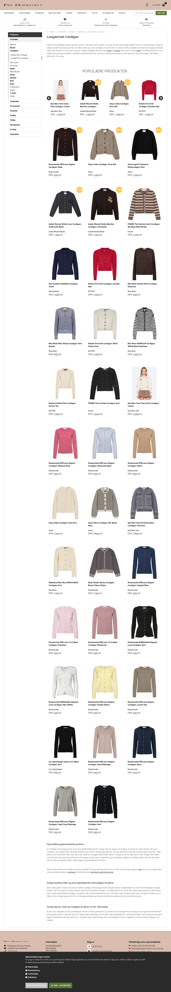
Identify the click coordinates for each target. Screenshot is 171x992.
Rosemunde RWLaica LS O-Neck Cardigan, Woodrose (102, 643)
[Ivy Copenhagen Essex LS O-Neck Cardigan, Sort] (65, 742)
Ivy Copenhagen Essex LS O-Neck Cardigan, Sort (64, 763)
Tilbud (69, 13)
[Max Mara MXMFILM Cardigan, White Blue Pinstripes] (144, 323)
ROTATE (91, 291)
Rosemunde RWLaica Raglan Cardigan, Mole (62, 165)
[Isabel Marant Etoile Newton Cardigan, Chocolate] (90, 90)
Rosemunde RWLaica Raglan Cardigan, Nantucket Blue (101, 464)
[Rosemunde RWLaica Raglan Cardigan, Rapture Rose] (65, 443)
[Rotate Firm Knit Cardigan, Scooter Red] (149, 90)
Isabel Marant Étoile (57, 232)
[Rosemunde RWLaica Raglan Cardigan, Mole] (65, 144)
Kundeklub (108, 13)
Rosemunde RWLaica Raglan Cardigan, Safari (141, 464)
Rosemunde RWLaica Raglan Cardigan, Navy (141, 763)
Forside (52, 32)
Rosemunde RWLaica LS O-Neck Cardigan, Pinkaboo (63, 643)
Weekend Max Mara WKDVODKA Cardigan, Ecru (63, 583)
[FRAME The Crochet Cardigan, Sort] (105, 383)
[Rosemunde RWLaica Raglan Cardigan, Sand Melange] (105, 742)
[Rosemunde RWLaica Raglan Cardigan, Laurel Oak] (144, 682)
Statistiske (32, 977)
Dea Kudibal (54, 291)
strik (140, 869)
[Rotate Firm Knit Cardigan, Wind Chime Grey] (105, 323)
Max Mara (132, 351)
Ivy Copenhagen (55, 769)
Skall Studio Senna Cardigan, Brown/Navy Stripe (101, 583)
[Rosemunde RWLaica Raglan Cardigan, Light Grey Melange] (65, 801)
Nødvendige (33, 967)
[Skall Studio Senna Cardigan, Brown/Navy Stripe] (105, 562)
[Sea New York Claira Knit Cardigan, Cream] (61, 90)
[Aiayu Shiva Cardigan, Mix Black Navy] (105, 503)
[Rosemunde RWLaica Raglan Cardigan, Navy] (144, 742)
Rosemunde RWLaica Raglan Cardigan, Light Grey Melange (62, 822)
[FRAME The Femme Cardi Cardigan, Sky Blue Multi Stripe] (144, 204)
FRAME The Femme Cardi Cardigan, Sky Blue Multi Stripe (144, 225)
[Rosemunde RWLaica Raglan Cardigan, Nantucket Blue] (105, 443)
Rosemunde (54, 172)
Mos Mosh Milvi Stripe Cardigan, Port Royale (65, 344)
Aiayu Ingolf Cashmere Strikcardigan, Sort (138, 165)
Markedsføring (34, 970)
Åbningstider (51, 948)
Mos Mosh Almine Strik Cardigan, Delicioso (142, 285)
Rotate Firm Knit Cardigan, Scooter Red (149, 105)
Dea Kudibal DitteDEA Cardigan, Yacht (63, 285)
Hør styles (14, 62)
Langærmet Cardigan (19, 58)
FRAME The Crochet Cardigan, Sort (104, 403)
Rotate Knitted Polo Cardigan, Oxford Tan (62, 404)
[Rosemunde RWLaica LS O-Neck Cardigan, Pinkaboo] (65, 622)
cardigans (72, 872)
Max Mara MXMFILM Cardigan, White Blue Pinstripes (141, 344)
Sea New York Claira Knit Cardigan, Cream (60, 105)
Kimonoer (14, 66)
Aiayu (90, 172)
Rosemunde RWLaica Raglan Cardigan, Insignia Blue (141, 583)
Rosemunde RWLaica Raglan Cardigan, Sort (101, 822)
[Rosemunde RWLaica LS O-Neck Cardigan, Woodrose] (105, 622)
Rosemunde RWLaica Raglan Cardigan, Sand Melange (101, 763)
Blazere (13, 45)
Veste (12, 96)
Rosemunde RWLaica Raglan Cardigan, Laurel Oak (141, 703)
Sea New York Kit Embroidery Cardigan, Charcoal (141, 524)
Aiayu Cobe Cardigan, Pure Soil (119, 105)
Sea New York (133, 411)
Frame (130, 232)
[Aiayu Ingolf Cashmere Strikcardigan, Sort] (144, 144)
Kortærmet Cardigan (19, 55)
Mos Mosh (132, 291)
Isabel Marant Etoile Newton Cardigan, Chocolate (89, 105)
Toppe (12, 90)
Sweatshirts (14, 87)
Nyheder (39, 13)
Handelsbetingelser (54, 946)
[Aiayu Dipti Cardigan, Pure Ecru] (65, 503)
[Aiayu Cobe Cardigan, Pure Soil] (119, 90)
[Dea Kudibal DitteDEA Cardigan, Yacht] (65, 264)
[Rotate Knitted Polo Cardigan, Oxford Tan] (65, 383)
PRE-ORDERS (51, 951)
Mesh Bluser (15, 72)
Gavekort (82, 13)
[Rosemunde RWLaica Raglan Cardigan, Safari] (144, 443)
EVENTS (122, 13)
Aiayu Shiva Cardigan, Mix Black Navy (102, 524)
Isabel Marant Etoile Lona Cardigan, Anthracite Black (65, 225)
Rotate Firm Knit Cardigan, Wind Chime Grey (103, 344)
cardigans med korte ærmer (101, 872)
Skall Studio (93, 590)
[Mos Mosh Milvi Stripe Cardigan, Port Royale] (65, 323)
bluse (109, 51)
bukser (117, 51)
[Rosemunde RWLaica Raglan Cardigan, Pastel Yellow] (105, 682)
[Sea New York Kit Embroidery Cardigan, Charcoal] (144, 503)
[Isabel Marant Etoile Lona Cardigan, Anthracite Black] (65, 204)
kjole (138, 51)
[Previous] (49, 98)
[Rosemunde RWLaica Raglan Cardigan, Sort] (105, 801)
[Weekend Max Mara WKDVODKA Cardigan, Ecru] (65, 562)
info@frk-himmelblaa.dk (17, 948)
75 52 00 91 (12, 951)
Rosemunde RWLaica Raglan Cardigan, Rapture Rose (62, 464)
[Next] (161, 98)
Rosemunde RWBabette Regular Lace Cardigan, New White (63, 703)
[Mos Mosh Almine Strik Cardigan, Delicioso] (144, 264)
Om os (95, 13)
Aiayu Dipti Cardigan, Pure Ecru (63, 523)
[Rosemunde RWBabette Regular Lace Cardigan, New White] (65, 682)
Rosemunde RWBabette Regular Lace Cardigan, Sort (142, 643)
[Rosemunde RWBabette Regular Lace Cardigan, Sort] (144, 622)
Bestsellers (55, 13)
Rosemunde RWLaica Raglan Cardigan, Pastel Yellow (101, 703)
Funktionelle (33, 974)
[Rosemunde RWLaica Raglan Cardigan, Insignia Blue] (144, 562)
